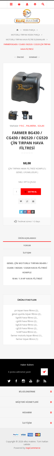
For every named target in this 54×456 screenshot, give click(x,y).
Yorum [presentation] (27, 245)
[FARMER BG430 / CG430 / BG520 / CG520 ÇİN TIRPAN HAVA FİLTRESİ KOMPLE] (13, 115)
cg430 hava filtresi (24, 321)
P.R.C (21, 125)
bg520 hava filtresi (24, 324)
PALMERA (31, 125)
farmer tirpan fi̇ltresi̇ (25, 339)
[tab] (27, 238)
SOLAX (41, 125)
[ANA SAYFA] (17, 30)
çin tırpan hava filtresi (24, 310)
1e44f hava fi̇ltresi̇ (24, 331)
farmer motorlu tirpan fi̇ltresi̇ (24, 335)
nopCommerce (33, 447)
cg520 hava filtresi (24, 328)
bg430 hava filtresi (24, 317)
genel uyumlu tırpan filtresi (24, 314)
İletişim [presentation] (27, 252)
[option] (13, 115)
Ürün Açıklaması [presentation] (27, 238)
